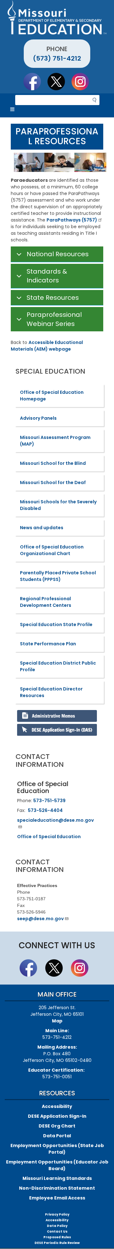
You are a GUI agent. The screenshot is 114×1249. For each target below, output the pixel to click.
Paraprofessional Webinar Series (54, 319)
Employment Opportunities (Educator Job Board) (57, 1165)
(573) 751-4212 (57, 58)
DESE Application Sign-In (57, 1116)
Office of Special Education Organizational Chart (52, 550)
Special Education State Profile (56, 624)
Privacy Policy (57, 1214)
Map (57, 1021)
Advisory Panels (38, 418)
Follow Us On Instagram (83, 81)
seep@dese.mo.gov (40, 918)
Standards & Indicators (47, 276)
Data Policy (57, 1225)
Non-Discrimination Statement (57, 1188)
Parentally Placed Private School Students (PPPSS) (58, 576)
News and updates (41, 527)
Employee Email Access (57, 1198)
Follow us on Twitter (59, 81)
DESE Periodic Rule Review (57, 1242)
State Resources (53, 297)
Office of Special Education (49, 836)
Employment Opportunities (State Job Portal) (57, 1148)
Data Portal (57, 1136)
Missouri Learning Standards (57, 1178)
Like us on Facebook (35, 81)
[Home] (57, 17)
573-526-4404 (45, 810)
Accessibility (57, 1106)
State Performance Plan (48, 644)
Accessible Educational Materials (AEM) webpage (47, 345)
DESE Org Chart (57, 1126)
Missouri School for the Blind (53, 463)
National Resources (58, 254)
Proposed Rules (57, 1237)
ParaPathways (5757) (72, 220)
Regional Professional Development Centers (45, 601)
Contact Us (57, 1231)
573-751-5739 (49, 800)
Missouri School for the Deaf (53, 482)
